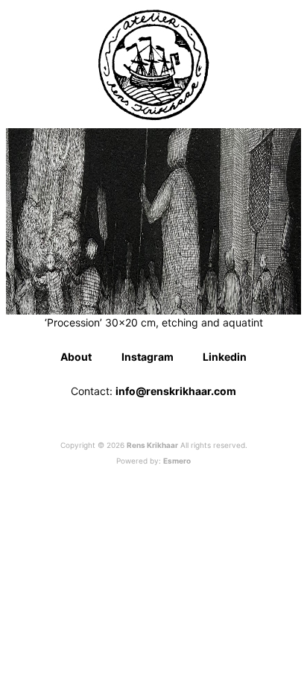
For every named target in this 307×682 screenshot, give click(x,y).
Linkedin (225, 356)
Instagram (147, 356)
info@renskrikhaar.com (175, 391)
